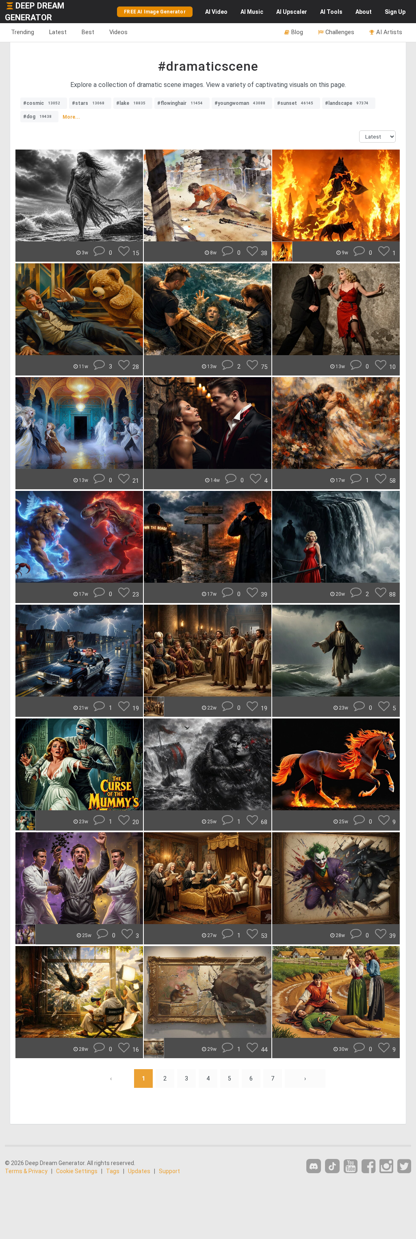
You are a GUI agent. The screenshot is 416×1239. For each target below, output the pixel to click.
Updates (139, 1171)
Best (88, 32)
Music (251, 12)
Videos (118, 32)
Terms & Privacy (26, 1171)
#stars (88, 103)
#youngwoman (239, 103)
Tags (112, 1171)
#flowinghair (180, 103)
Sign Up (395, 12)
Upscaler (291, 12)
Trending (22, 32)
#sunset (295, 103)
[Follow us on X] (404, 1166)
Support (169, 1171)
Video (216, 12)
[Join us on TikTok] (332, 1166)
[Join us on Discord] (313, 1166)
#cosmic (41, 103)
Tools (331, 12)
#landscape (346, 103)
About (363, 12)
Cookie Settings (77, 1171)
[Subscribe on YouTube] (351, 1166)
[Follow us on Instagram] (386, 1166)
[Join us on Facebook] (368, 1166)
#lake (130, 103)
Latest (58, 32)
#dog (37, 116)
